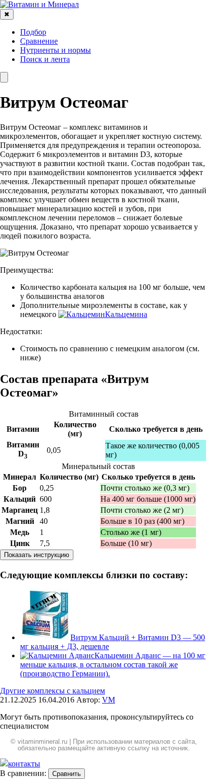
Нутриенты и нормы (55, 50)
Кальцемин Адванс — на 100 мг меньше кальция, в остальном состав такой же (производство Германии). (112, 664)
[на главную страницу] (39, 4)
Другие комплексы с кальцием (52, 690)
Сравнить (66, 773)
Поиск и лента (45, 59)
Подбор (33, 32)
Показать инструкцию (36, 555)
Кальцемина (126, 314)
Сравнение (39, 41)
